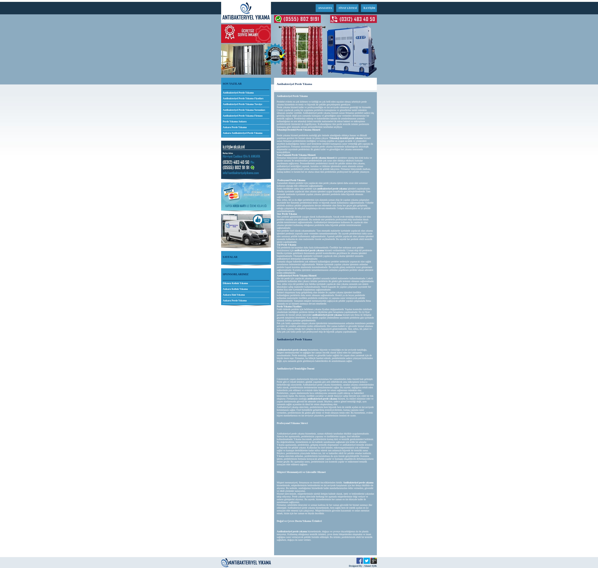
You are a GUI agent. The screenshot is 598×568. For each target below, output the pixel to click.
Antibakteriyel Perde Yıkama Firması (242, 115)
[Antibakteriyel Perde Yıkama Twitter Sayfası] (366, 563)
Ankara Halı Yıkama (234, 294)
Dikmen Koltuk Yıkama (235, 283)
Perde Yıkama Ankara (235, 121)
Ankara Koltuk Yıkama (235, 289)
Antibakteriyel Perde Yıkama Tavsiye (242, 104)
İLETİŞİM (369, 8)
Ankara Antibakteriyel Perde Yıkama (242, 133)
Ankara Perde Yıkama (235, 127)
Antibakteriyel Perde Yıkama (238, 92)
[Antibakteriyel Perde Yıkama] (246, 22)
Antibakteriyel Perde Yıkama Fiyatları (243, 98)
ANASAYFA (325, 8)
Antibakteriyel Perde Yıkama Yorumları (244, 110)
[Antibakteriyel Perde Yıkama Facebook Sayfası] (359, 563)
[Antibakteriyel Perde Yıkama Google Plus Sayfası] (373, 563)
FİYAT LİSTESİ (348, 8)
